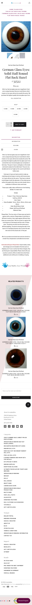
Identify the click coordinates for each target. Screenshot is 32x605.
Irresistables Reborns (11, 473)
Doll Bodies (8, 480)
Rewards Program (10, 518)
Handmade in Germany (11, 570)
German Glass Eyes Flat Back (16, 65)
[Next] (27, 24)
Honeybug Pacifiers (10, 499)
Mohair (6, 476)
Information (16, 141)
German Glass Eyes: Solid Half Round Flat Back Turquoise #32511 (16, 342)
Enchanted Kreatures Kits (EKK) (14, 446)
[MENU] (2, 2)
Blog (5, 526)
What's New (7, 483)
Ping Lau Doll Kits (10, 455)
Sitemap (6, 551)
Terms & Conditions (10, 530)
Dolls (6, 478)
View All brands (9, 573)
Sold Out (7, 563)
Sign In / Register (10, 521)
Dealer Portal (8, 516)
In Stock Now (8, 560)
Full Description (16, 98)
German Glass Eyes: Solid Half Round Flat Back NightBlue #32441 (16, 311)
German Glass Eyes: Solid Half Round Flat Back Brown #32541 (16, 374)
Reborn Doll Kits (9, 448)
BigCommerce (26, 584)
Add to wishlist (17, 130)
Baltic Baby (8, 492)
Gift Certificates (10, 507)
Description (16, 137)
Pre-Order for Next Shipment (13, 565)
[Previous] (4, 24)
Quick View (16, 296)
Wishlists (7, 547)
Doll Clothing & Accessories (14, 502)
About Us (7, 523)
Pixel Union (12, 584)
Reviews (16, 145)
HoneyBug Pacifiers (10, 568)
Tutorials (7, 504)
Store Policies (9, 528)
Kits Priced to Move (10, 461)
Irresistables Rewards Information (16, 533)
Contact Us (8, 535)
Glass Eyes (7, 497)
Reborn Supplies (9, 464)
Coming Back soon (10, 485)
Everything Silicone (10, 466)
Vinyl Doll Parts (9, 495)
